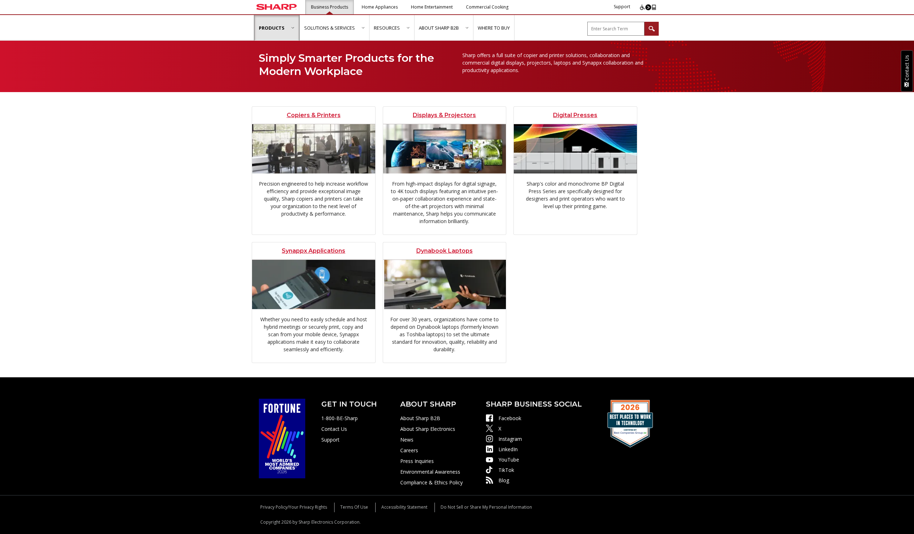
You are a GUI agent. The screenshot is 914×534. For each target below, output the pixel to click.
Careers (409, 450)
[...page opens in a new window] (282, 437)
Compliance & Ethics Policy (431, 482)
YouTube (508, 459)
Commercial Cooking (487, 7)
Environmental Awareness (430, 471)
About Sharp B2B (420, 418)
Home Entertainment (432, 7)
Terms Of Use (354, 507)
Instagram (510, 438)
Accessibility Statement (404, 507)
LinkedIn (508, 449)
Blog (503, 480)
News (406, 439)
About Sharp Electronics (427, 428)
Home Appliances (380, 7)
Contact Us (334, 428)
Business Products (329, 7)
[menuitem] (277, 28)
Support (622, 7)
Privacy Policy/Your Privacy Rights (293, 507)
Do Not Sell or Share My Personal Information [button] (486, 507)
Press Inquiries (417, 461)
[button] (292, 27)
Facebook (509, 418)
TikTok (506, 470)
